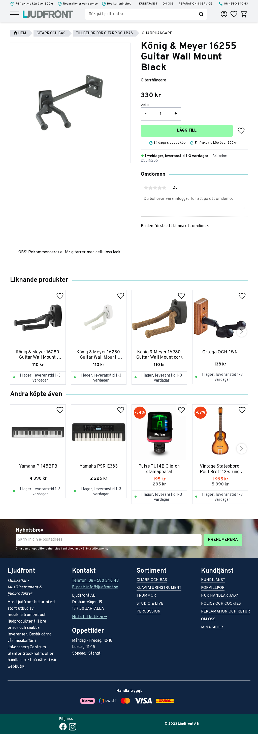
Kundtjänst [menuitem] (148, 3)
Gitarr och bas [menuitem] (152, 580)
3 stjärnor (155, 188)
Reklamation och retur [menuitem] (225, 612)
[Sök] (201, 14)
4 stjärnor (159, 188)
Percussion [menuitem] (148, 612)
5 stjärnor (164, 188)
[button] (14, 14)
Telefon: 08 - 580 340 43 (95, 580)
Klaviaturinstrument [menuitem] (159, 588)
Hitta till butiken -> (89, 617)
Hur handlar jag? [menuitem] (219, 596)
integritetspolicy (97, 548)
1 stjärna (146, 188)
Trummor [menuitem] (146, 596)
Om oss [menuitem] (168, 3)
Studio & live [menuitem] (150, 604)
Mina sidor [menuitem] (212, 628)
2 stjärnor (150, 188)
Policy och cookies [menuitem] (221, 604)
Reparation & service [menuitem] (195, 3)
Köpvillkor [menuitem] (212, 588)
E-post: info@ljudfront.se (95, 587)
